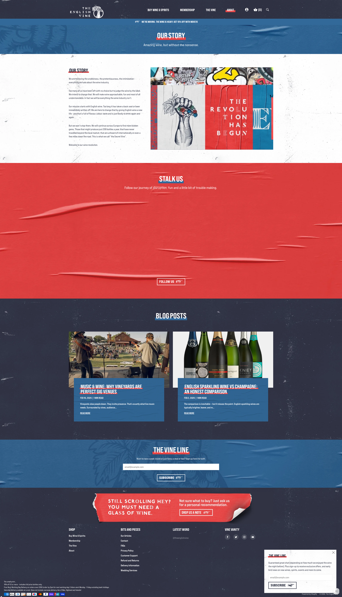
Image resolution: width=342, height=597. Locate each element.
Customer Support (129, 555)
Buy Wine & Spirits (158, 10)
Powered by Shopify (309, 594)
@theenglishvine (181, 537)
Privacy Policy (127, 550)
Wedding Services (129, 570)
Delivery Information (130, 565)
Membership (187, 10)
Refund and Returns (130, 560)
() (260, 10)
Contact (124, 540)
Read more (85, 413)
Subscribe (166, 478)
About (230, 10)
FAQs (123, 545)
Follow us (166, 281)
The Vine (211, 10)
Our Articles (126, 535)
